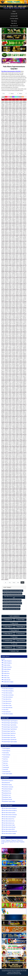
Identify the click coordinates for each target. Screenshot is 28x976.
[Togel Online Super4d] (14, 36)
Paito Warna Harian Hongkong (10, 810)
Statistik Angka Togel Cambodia (10, 727)
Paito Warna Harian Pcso (8, 818)
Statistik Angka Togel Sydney (9, 725)
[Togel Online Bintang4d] (14, 887)
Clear (22, 582)
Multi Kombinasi (21, 640)
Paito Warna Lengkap (8, 713)
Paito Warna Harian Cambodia (10, 814)
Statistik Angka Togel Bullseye (10, 729)
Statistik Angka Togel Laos (9, 735)
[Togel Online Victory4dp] (14, 863)
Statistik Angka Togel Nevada (9, 739)
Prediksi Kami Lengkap (8, 681)
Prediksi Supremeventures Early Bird (11, 608)
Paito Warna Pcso (7, 699)
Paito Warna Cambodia (8, 695)
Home (14, 11)
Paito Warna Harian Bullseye (9, 816)
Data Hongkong (6, 750)
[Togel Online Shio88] (14, 959)
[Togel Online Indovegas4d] (14, 965)
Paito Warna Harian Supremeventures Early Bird (14, 597)
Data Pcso (5, 759)
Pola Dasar (15, 637)
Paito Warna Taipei (7, 705)
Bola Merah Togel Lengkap (9, 801)
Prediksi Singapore (7, 660)
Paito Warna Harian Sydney (9, 812)
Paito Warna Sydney (7, 692)
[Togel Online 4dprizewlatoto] (14, 899)
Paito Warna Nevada (7, 707)
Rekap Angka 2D (14, 630)
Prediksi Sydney (6, 665)
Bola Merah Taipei (7, 797)
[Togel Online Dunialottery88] (14, 929)
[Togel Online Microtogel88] (14, 851)
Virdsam (3, 840)
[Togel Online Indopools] (14, 953)
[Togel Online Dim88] (14, 30)
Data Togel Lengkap (7, 773)
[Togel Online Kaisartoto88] (14, 905)
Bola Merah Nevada (7, 799)
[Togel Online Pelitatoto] (14, 55)
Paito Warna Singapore (8, 688)
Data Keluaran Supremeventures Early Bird (13, 590)
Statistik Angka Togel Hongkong (10, 722)
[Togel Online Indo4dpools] (14, 911)
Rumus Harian (20, 619)
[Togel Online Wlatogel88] (14, 893)
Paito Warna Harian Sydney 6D (10, 831)
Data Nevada (6, 767)
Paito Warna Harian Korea (9, 820)
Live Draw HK (14, 13)
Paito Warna (14, 21)
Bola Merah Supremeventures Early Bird (12, 603)
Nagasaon (8, 840)
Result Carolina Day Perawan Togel (14, 973)
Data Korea (5, 761)
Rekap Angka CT (8, 626)
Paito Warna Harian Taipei (9, 825)
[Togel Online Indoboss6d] (14, 857)
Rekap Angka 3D (21, 626)
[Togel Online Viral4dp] (14, 61)
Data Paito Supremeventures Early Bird (12, 600)
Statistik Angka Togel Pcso (9, 731)
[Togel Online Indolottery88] (14, 941)
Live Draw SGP (14, 16)
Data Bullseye (6, 756)
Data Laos (5, 763)
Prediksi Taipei (6, 677)
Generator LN (8, 619)
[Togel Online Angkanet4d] (14, 947)
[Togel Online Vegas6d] (14, 875)
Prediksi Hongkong (7, 663)
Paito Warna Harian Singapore (10, 808)
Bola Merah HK (6, 782)
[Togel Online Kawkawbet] (14, 869)
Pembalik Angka (8, 640)
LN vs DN (14, 644)
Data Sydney (6, 752)
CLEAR (3, 96)
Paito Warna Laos (7, 703)
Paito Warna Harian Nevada (9, 827)
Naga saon (14, 840)
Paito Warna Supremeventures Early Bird (12, 593)
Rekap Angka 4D (8, 633)
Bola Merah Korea (7, 793)
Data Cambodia (6, 754)
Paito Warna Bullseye (8, 697)
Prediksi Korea (6, 673)
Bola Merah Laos (7, 795)
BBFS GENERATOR (14, 616)
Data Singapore (6, 748)
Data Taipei (5, 765)
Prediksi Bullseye (7, 669)
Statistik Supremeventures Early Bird (11, 606)
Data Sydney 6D (6, 771)
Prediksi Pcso (6, 671)
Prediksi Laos (6, 675)
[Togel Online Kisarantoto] (14, 49)
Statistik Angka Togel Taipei (9, 737)
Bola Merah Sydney (7, 784)
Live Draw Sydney (14, 18)
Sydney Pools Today (14, 841)
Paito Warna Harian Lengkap (9, 833)
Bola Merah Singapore (8, 780)
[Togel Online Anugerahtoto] (14, 935)
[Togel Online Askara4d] (14, 881)
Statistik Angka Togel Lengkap (10, 741)
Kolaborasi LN (21, 647)
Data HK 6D (5, 769)
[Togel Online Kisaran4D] (14, 43)
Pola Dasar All (21, 633)
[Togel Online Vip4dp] (14, 923)
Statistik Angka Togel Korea (9, 733)
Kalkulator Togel (14, 651)
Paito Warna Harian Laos (8, 823)
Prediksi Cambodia (7, 667)
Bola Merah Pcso (7, 791)
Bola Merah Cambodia (8, 786)
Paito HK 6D (14, 23)
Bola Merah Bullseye (7, 788)
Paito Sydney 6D (14, 25)
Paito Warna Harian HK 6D (9, 829)
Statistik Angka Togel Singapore (10, 720)
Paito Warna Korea (7, 701)
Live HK (3, 659)
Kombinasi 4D (8, 647)
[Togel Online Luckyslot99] (14, 917)
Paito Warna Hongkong (8, 690)
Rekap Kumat (14, 623)
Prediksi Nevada (6, 679)
